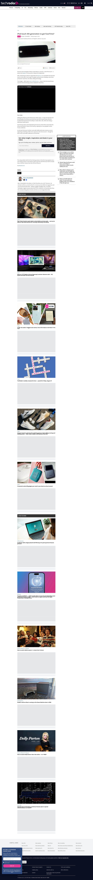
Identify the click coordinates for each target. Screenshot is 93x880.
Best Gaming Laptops (39, 845)
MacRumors (22, 165)
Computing (17, 7)
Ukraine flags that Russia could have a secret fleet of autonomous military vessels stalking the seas (67, 164)
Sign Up (12, 866)
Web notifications (64, 869)
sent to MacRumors (34, 81)
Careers (33, 872)
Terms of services (33, 149)
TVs (25, 7)
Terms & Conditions (11, 871)
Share (20, 67)
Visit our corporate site (63, 858)
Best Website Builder (26, 850)
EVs (59, 7)
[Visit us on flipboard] (74, 3)
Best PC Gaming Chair (40, 850)
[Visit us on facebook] (68, 3)
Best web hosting (47, 26)
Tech (18, 30)
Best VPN (68, 26)
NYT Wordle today (59, 26)
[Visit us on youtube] (72, 3)
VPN (45, 7)
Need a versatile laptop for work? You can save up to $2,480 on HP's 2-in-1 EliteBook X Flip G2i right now (67, 180)
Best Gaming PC (38, 848)
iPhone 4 (39, 75)
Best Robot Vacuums (80, 850)
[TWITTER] (24, 180)
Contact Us (48, 867)
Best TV (49, 845)
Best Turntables (61, 843)
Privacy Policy (16, 870)
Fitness (36, 7)
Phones (11, 7)
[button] (89, 3)
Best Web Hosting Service (27, 848)
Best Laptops (38, 843)
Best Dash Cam (79, 845)
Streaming (30, 7)
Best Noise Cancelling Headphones (65, 845)
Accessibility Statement (22, 872)
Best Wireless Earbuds (62, 848)
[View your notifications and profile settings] (85, 3)
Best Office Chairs (61, 850)
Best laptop (37, 26)
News (19, 36)
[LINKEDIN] (26, 180)
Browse (63, 7)
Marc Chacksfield (26, 36)
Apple (24, 73)
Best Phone (50, 843)
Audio (41, 7)
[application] (36, 99)
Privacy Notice (21, 150)
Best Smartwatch (51, 850)
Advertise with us (50, 869)
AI (22, 7)
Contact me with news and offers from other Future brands (12, 862)
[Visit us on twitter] (70, 3)
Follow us (46, 67)
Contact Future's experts (37, 867)
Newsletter (53, 67)
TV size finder (28, 26)
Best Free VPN (25, 845)
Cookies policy (35, 869)
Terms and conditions (65, 867)
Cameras (50, 7)
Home (55, 7)
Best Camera (78, 843)
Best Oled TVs (51, 848)
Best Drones (78, 848)
